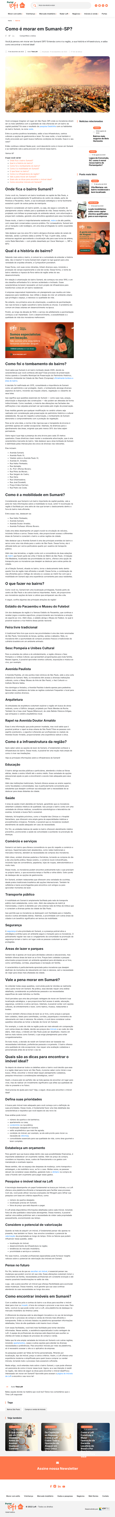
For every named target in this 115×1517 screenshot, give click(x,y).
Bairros (17, 20)
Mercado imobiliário (47, 14)
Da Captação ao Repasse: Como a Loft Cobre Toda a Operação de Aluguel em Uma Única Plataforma (52, 1442)
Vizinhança (30, 14)
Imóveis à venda (91, 14)
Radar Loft (64, 14)
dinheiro (55, 1172)
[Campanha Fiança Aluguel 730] (39, 340)
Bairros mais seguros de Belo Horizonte (101, 138)
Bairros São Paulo (13, 1409)
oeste (31, 129)
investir (25, 1305)
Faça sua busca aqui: (47, 5)
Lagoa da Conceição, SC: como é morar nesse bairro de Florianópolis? (99, 161)
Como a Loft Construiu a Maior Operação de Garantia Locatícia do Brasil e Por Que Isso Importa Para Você (88, 1444)
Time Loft (19, 1387)
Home (10, 20)
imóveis (53, 1029)
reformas (25, 1136)
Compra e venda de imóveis (35, 1409)
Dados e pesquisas (65, 1496)
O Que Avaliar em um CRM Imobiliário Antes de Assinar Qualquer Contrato (16, 1440)
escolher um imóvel (39, 1271)
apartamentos (19, 1343)
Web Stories (93, 1496)
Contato (105, 1496)
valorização (10, 1236)
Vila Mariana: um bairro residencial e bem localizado (100, 189)
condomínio (15, 1125)
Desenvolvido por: (91, 1509)
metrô (10, 556)
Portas (104, 14)
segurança (11, 931)
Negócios (76, 14)
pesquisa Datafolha (48, 126)
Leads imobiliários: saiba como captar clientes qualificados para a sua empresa (98, 212)
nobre (53, 220)
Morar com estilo (15, 14)
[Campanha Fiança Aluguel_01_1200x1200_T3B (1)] (93, 238)
